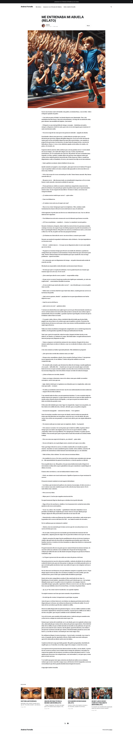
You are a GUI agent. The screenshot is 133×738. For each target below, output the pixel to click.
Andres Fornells (27, 7)
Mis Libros (38, 7)
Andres (48, 25)
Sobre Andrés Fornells (69, 7)
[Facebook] (68, 723)
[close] (131, 2)
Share (88, 25)
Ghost (110, 729)
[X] (65, 723)
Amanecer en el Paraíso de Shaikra (52, 7)
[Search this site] (111, 7)
